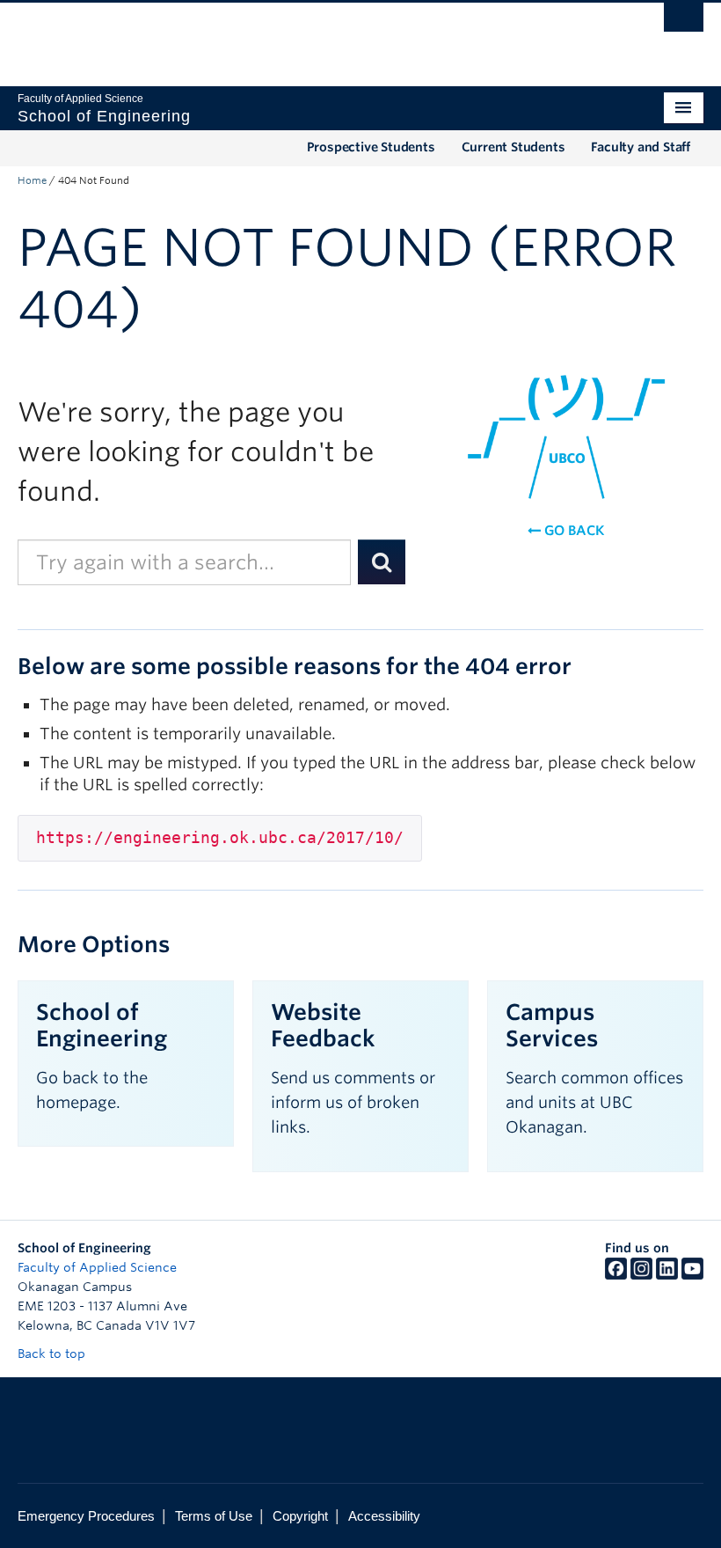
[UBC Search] (683, 22)
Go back (572, 531)
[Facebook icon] (616, 1275)
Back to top (53, 1353)
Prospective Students (371, 147)
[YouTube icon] (692, 1275)
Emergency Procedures (86, 1515)
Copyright (300, 1515)
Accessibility (384, 1515)
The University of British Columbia (309, 36)
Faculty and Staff (640, 147)
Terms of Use (213, 1515)
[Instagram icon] (641, 1275)
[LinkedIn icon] (667, 1275)
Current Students (513, 147)
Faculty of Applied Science (97, 1267)
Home (32, 180)
